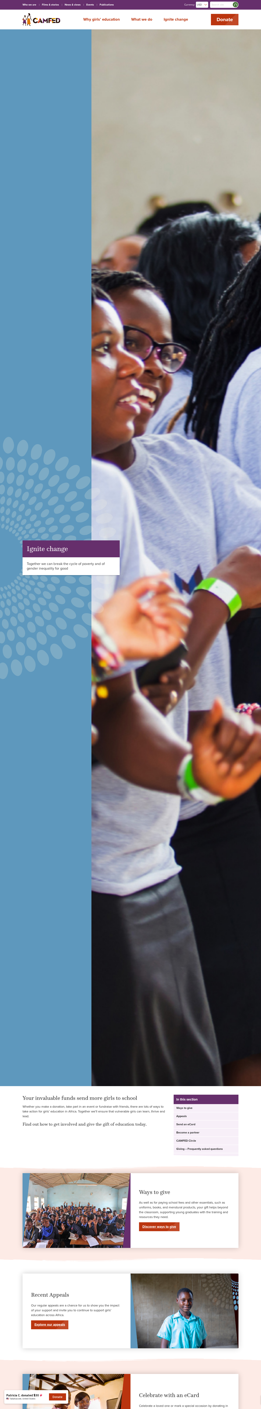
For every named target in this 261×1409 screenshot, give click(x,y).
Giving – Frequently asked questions (199, 1149)
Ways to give (184, 1108)
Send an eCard (185, 1124)
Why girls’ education (101, 19)
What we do (141, 19)
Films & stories (50, 4)
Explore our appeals (49, 1324)
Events (90, 4)
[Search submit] (235, 4)
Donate (225, 20)
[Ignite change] (41, 19)
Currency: (189, 4)
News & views (73, 4)
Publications (107, 4)
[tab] (206, 1108)
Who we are (29, 4)
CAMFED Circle (186, 1141)
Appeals (181, 1116)
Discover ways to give (159, 1227)
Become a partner (187, 1132)
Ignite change (176, 19)
